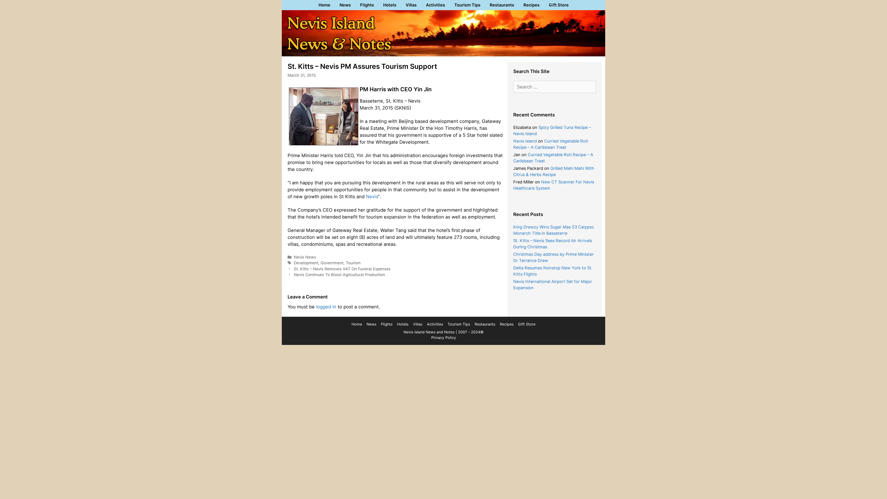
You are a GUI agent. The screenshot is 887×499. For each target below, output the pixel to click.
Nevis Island (525, 141)
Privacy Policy (443, 337)
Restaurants (502, 5)
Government (332, 263)
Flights (367, 5)
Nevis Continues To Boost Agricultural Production (339, 274)
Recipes (531, 5)
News (345, 5)
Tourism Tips (467, 5)
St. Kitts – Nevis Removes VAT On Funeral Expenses (342, 269)
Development (306, 263)
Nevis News (305, 257)
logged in (326, 307)
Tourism (353, 263)
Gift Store (559, 5)
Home (324, 5)
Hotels (389, 5)
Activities (435, 5)
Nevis (372, 196)
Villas (411, 5)
